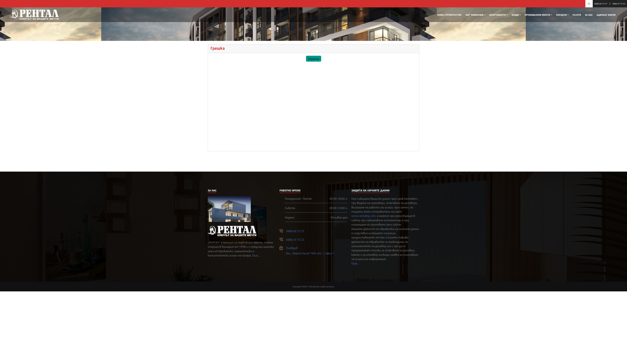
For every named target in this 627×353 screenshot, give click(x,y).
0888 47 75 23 (618, 3)
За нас (589, 15)
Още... (256, 255)
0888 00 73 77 (600, 3)
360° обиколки (474, 15)
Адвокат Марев (606, 15)
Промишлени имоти (537, 15)
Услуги (576, 15)
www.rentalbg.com (363, 215)
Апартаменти (497, 15)
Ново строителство (449, 15)
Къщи (515, 15)
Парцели (561, 15)
